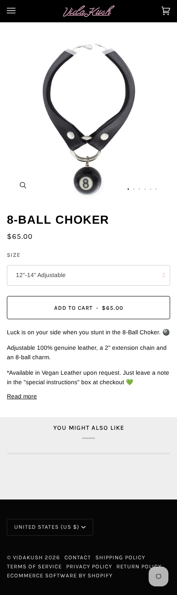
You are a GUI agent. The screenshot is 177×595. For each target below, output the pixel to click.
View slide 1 (128, 189)
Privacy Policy (89, 566)
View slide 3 (139, 189)
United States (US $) (46, 527)
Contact (77, 557)
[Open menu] (20, 11)
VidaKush (28, 557)
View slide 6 (156, 189)
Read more (22, 396)
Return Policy (139, 566)
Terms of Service (34, 566)
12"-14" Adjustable (41, 275)
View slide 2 (133, 189)
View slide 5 (150, 189)
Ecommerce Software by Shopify (60, 575)
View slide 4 (145, 189)
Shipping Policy (120, 557)
